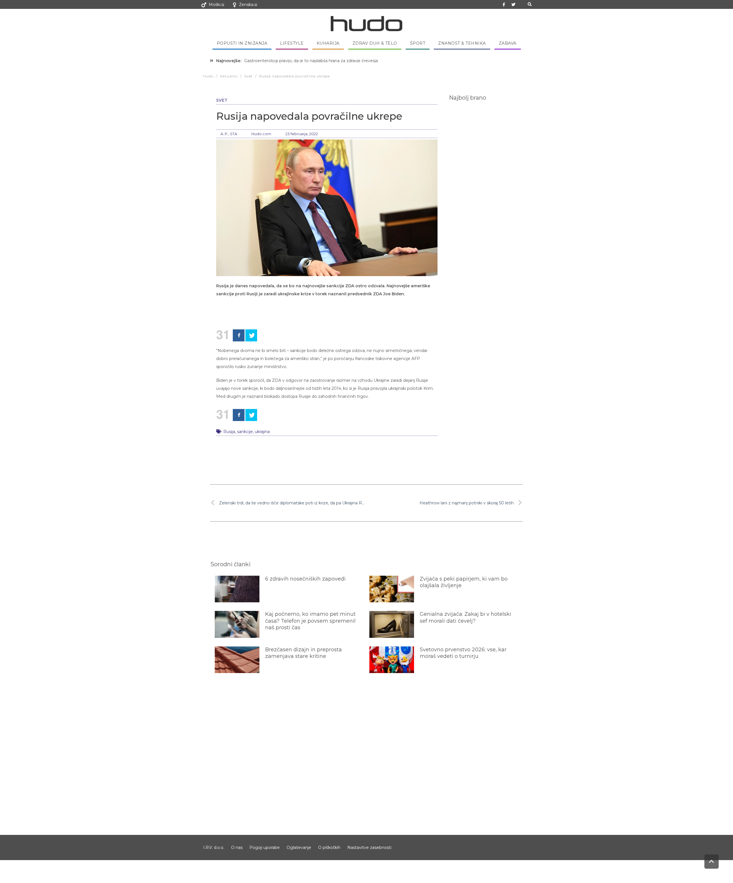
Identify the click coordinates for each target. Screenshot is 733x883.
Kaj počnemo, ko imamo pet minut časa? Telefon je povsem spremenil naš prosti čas (310, 621)
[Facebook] (239, 335)
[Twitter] (513, 5)
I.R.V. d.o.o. (213, 847)
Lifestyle (292, 43)
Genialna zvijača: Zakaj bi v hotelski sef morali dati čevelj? (465, 617)
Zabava (508, 43)
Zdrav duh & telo (374, 43)
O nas (237, 847)
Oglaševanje (299, 847)
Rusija (229, 431)
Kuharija (328, 43)
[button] (529, 4)
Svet (221, 100)
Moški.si (216, 4)
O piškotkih (329, 847)
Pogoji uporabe (264, 847)
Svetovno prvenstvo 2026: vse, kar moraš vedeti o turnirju (463, 652)
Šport (417, 43)
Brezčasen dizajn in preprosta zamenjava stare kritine (303, 652)
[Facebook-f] (504, 5)
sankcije (245, 431)
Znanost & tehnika (462, 43)
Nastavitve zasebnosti (369, 847)
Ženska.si (248, 4)
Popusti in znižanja (242, 43)
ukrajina (262, 431)
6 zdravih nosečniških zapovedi (305, 579)
